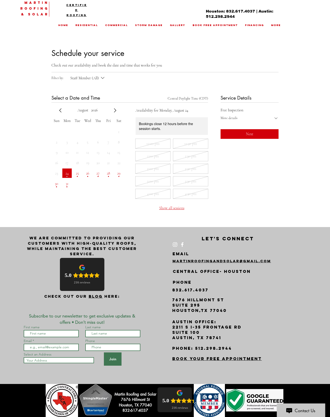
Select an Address (37, 354)
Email (28, 341)
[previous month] (60, 110)
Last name (93, 327)
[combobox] (59, 360)
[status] (188, 98)
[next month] (115, 110)
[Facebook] (182, 245)
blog (96, 296)
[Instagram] (175, 245)
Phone (90, 341)
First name (32, 327)
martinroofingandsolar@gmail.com (221, 261)
